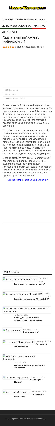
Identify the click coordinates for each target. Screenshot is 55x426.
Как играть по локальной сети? (29, 284)
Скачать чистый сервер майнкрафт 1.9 (27, 179)
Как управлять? (31, 332)
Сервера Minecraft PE (30, 19)
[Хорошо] (11, 47)
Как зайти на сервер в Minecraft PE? (31, 298)
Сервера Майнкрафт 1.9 (14, 98)
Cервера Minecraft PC (16, 25)
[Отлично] (13, 47)
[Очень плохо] (4, 47)
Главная (7, 19)
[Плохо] (6, 47)
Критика (39, 25)
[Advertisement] (26, 67)
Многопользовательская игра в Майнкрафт (29, 366)
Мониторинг (9, 32)
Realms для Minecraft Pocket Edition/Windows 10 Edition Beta (28, 318)
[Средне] (8, 47)
